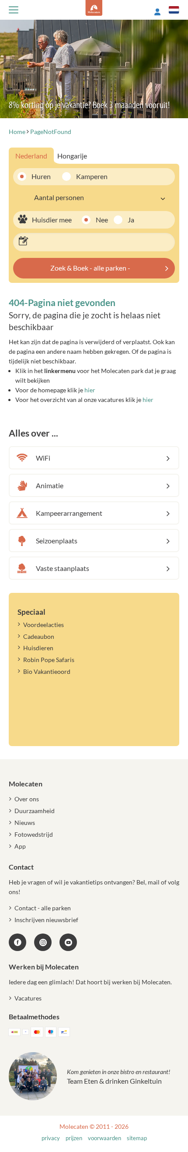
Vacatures (28, 998)
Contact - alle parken (42, 908)
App (20, 846)
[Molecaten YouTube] (68, 942)
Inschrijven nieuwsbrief (46, 919)
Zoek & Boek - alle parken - (90, 268)
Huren (41, 176)
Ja (131, 219)
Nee (102, 219)
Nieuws (24, 822)
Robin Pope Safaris (48, 659)
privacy (51, 1138)
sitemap (137, 1138)
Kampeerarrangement (69, 513)
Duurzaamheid (34, 810)
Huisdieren (38, 648)
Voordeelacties (43, 624)
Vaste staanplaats (62, 568)
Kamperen (88, 176)
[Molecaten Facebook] (17, 942)
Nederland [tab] (31, 155)
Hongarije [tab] (72, 155)
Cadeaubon (38, 636)
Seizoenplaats (56, 540)
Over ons (26, 799)
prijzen (74, 1138)
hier (89, 390)
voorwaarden (104, 1138)
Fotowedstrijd (33, 834)
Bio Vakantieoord (46, 671)
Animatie (49, 485)
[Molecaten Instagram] (43, 942)
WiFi (43, 458)
